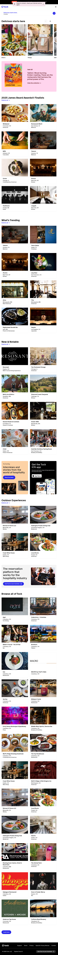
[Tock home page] (5, 7)
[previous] (46, 21)
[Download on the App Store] (43, 476)
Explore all (5, 100)
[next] (50, 21)
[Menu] (55, 6)
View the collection (33, 83)
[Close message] (43, 4)
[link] (15, 117)
